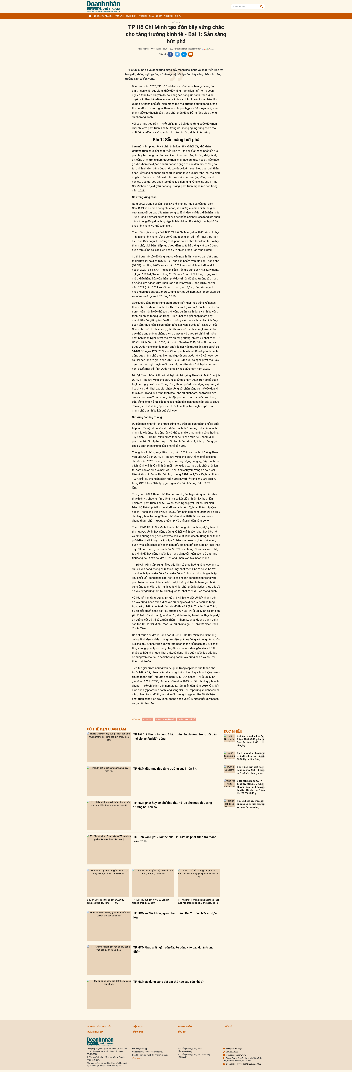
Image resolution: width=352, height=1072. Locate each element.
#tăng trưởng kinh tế (165, 719)
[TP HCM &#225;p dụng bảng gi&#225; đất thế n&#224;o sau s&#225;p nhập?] (109, 994)
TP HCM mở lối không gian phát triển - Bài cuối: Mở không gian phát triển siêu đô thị (198, 901)
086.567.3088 (232, 1052)
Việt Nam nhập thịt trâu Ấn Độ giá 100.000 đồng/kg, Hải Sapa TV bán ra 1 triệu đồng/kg (251, 740)
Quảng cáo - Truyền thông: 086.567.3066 (243, 1064)
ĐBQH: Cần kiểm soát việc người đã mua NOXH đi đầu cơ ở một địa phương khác (250, 769)
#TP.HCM (147, 719)
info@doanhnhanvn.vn (236, 1055)
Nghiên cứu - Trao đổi (103, 16)
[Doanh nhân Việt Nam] (100, 1042)
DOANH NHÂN (131, 16)
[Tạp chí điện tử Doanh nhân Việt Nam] (103, 6)
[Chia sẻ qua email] (190, 54)
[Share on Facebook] (170, 54)
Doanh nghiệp (155, 16)
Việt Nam (119, 16)
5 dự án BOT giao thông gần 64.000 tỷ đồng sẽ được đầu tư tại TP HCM (105, 901)
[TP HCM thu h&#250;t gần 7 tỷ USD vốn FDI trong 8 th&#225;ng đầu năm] (153, 883)
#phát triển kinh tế (186, 719)
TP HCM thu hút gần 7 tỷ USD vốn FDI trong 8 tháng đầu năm (151, 901)
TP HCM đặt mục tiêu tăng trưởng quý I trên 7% (165, 769)
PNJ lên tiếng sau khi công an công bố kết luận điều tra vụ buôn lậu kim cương (250, 803)
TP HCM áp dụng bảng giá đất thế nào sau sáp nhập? (168, 982)
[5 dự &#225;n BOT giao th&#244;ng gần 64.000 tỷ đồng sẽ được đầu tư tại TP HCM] (108, 883)
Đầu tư (178, 16)
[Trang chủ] (90, 16)
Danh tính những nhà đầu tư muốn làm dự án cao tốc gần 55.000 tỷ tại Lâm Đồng (251, 756)
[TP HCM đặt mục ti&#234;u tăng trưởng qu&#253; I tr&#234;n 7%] (109, 781)
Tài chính (168, 16)
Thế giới (143, 16)
